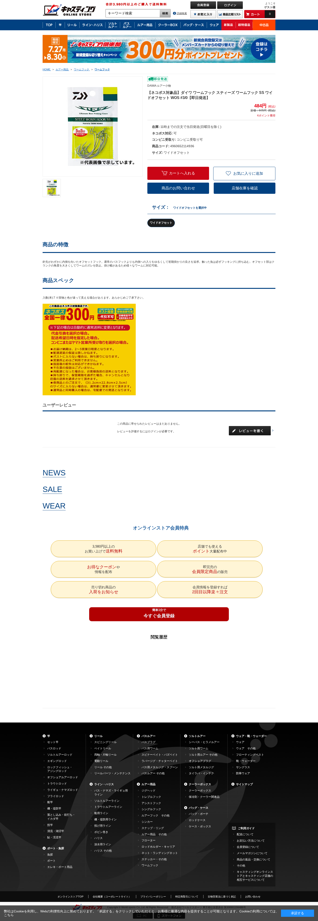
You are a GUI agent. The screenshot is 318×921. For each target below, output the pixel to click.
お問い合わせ (252, 896)
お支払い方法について (251, 840)
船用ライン (101, 813)
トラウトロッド (57, 783)
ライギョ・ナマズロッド (62, 789)
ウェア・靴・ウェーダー (251, 736)
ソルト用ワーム (198, 748)
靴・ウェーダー (246, 761)
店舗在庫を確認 (245, 188)
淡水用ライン (102, 844)
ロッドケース (197, 820)
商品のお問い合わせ (178, 188)
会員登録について (248, 847)
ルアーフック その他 (155, 815)
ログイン (153, 431)
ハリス (98, 838)
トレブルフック (151, 796)
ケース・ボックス (200, 826)
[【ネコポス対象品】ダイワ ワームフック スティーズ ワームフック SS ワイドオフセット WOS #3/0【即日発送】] (52, 188)
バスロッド (54, 748)
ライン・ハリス (104, 784)
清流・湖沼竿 (55, 831)
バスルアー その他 (153, 773)
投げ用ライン (102, 825)
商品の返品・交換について (253, 859)
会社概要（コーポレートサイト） (112, 896)
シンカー (147, 821)
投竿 (50, 825)
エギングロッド (57, 761)
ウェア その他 (246, 748)
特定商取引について (186, 896)
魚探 (50, 854)
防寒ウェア (243, 773)
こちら (9, 915)
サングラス (243, 767)
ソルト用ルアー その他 (203, 754)
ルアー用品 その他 (154, 834)
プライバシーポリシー (153, 896)
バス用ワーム (150, 748)
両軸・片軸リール (105, 754)
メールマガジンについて (252, 853)
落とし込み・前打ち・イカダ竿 (61, 816)
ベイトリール (102, 748)
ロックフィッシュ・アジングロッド (59, 769)
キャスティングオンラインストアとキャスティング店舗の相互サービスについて (255, 875)
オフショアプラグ (200, 761)
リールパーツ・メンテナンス (112, 773)
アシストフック (151, 803)
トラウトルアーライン (108, 806)
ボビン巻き (101, 832)
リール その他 (103, 767)
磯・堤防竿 (54, 808)
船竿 (50, 802)
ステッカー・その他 (154, 859)
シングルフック (151, 809)
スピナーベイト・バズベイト (160, 754)
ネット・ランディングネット (160, 853)
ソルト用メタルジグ (201, 767)
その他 (241, 865)
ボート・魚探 (55, 848)
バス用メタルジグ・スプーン (160, 767)
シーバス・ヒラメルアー (204, 742)
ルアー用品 (149, 784)
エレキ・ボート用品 (59, 867)
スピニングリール (105, 742)
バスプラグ (149, 742)
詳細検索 (182, 13)
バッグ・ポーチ (198, 813)
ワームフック (150, 865)
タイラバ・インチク (201, 773)
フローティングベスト (250, 754)
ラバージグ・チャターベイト (160, 761)
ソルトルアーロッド (59, 754)
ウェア (240, 742)
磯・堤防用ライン (105, 819)
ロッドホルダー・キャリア (158, 846)
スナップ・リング (153, 828)
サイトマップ (244, 784)
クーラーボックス (200, 784)
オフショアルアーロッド (62, 777)
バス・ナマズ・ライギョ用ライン (111, 792)
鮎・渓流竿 (54, 837)
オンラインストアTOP (70, 896)
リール (98, 736)
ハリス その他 (103, 850)
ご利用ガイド (246, 828)
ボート (51, 860)
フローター (149, 840)
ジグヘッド (149, 790)
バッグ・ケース (198, 807)
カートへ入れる (182, 173)
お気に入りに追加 (248, 173)
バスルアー (149, 736)
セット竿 (52, 742)
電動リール (101, 761)
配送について (245, 834)
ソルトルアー (197, 736)
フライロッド (55, 796)
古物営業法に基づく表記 (222, 896)
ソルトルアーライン (106, 800)
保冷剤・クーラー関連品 (204, 796)
